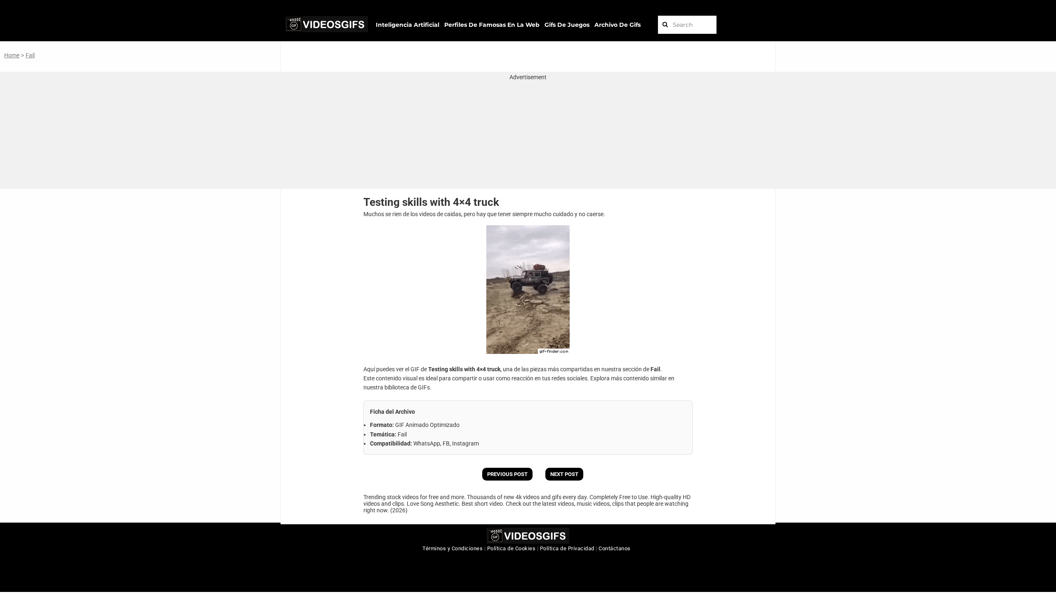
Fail (30, 55)
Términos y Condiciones (452, 548)
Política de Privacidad (567, 548)
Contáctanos (615, 548)
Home (11, 55)
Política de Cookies (511, 548)
